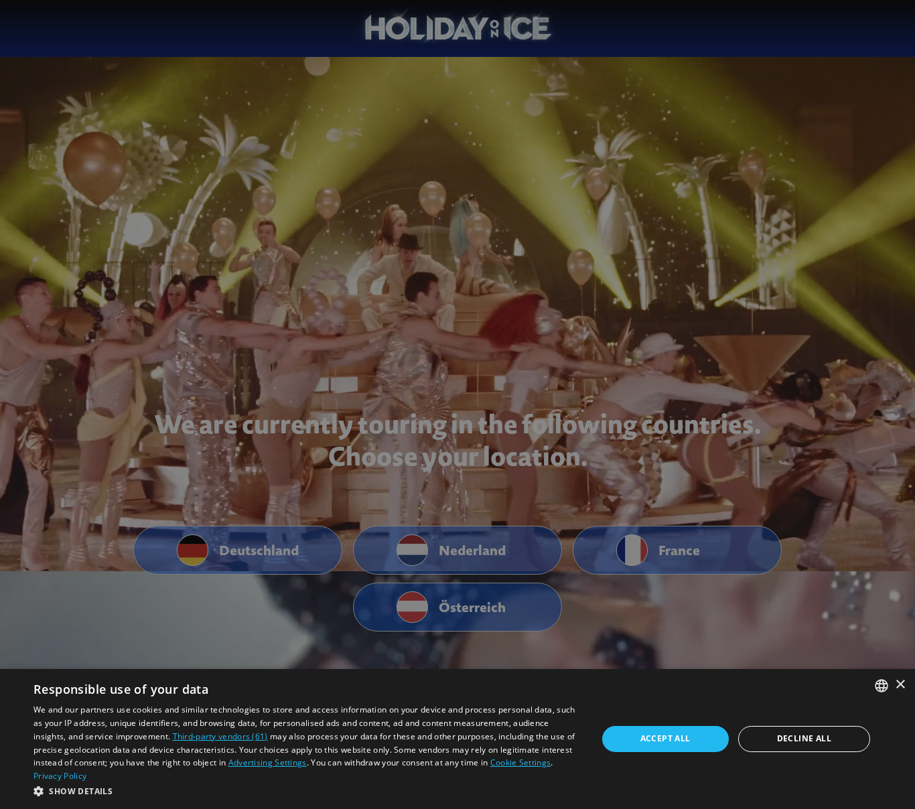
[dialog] (457, 739)
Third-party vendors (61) (220, 736)
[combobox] (881, 685)
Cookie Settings (520, 762)
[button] (306, 791)
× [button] (900, 685)
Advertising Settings (267, 762)
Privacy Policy (59, 776)
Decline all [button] (804, 738)
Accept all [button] (665, 738)
